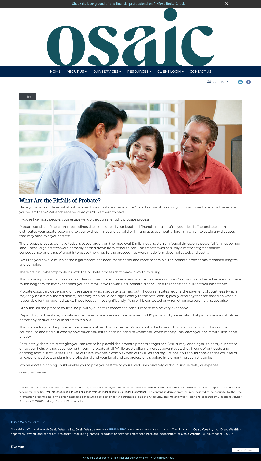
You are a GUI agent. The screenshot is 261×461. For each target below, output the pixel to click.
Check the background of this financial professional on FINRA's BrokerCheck (128, 4)
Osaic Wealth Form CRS (28, 422)
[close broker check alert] (226, 3)
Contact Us (200, 71)
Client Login (169, 71)
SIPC (122, 429)
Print (27, 97)
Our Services (105, 71)
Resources (137, 71)
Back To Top (244, 449)
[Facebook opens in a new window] (248, 83)
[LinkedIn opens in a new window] (240, 83)
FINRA (113, 429)
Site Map (17, 446)
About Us (75, 71)
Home (55, 71)
